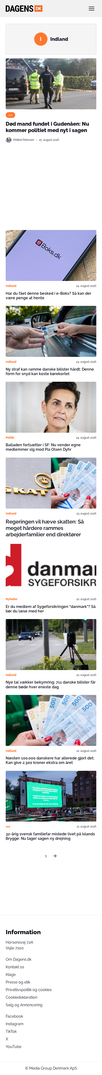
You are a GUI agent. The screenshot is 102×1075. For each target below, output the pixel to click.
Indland (11, 286)
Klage (11, 974)
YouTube (13, 1046)
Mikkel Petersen (23, 140)
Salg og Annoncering (24, 1005)
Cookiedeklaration (21, 997)
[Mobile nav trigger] (91, 8)
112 (10, 115)
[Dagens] (43, 8)
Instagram (14, 1024)
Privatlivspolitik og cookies (29, 990)
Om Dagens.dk (18, 959)
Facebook (14, 1016)
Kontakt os (15, 967)
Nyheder (12, 599)
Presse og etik (18, 982)
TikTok (11, 1031)
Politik (10, 437)
